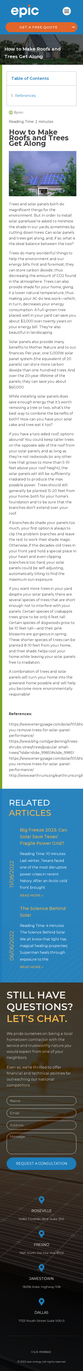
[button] (67, 11)
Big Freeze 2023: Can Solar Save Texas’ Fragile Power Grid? (43, 836)
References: (25, 96)
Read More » (31, 895)
